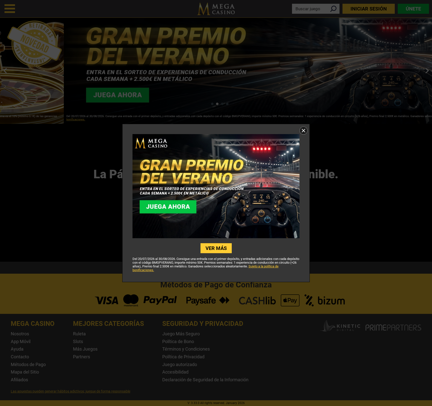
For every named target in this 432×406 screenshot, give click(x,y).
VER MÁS (216, 248)
